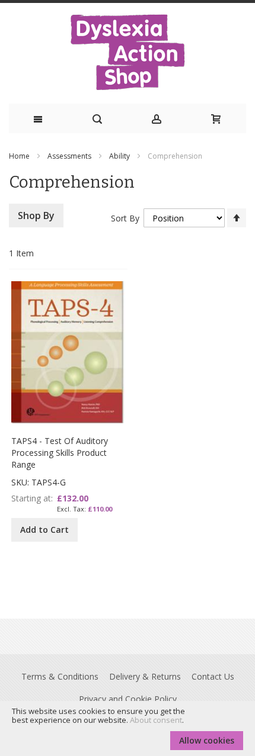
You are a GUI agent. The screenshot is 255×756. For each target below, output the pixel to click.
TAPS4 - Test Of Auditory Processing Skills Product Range (59, 452)
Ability (120, 156)
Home (20, 156)
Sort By (125, 218)
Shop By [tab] (36, 215)
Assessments (70, 156)
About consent (156, 720)
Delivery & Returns (145, 676)
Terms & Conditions (59, 676)
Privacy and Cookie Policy (128, 698)
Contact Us (213, 676)
